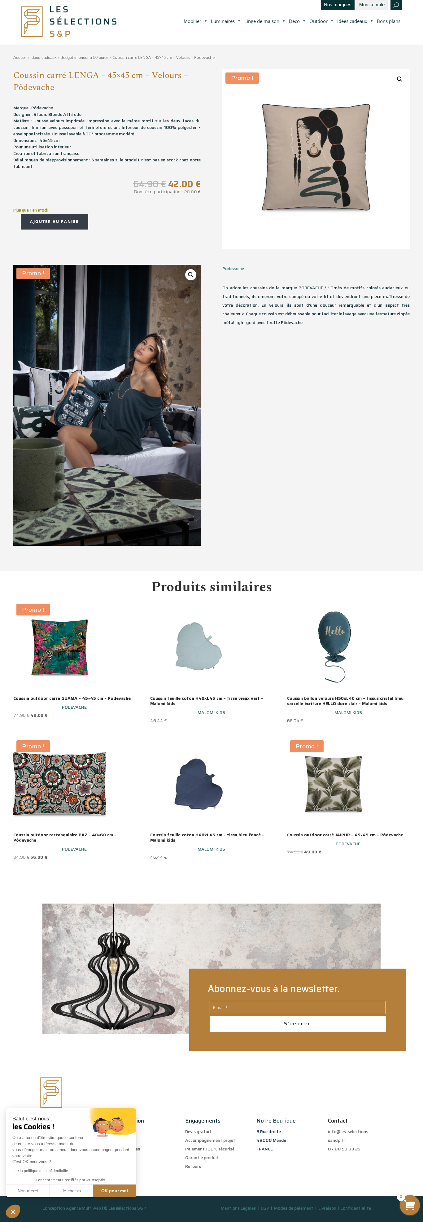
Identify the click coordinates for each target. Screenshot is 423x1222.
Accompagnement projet (210, 1140)
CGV (265, 1208)
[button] (13, 1211)
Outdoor (318, 21)
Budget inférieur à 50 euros (84, 57)
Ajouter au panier (54, 221)
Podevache (233, 268)
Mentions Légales (238, 1208)
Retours (193, 1166)
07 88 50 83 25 (344, 1148)
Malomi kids (211, 712)
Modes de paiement (293, 1208)
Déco (294, 21)
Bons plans (388, 21)
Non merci (28, 1190)
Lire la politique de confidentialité (40, 1171)
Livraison (327, 1208)
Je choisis (71, 1190)
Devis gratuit (198, 1131)
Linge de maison (261, 21)
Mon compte (372, 4)
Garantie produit (202, 1157)
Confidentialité (355, 1208)
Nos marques (337, 4)
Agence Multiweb (83, 1208)
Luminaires (223, 21)
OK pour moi (114, 1190)
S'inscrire (297, 1023)
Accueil (20, 57)
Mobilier (192, 21)
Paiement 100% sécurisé (209, 1148)
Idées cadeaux (352, 21)
